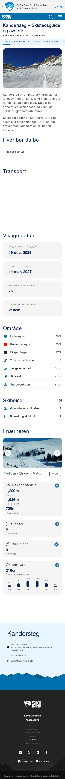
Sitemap (32, 736)
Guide (6, 41)
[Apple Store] (42, 760)
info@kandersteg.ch (20, 660)
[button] (51, 17)
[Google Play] (25, 760)
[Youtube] (20, 752)
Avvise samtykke (32, 743)
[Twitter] (29, 752)
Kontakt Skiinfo (32, 715)
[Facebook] (46, 752)
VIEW (55, 473)
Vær (37, 41)
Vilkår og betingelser (33, 733)
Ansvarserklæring (32, 729)
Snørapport (22, 41)
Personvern (32, 726)
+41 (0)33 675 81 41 (17, 655)
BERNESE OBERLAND (15, 35)
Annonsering (32, 719)
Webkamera (51, 41)
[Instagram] (37, 752)
